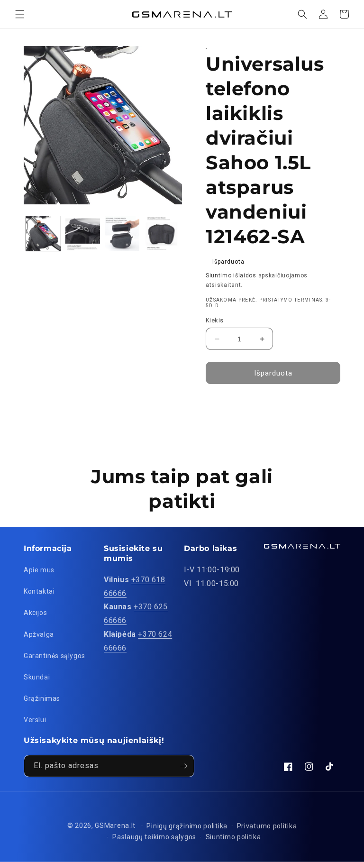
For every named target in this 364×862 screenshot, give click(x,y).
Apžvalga (39, 634)
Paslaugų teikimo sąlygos (154, 837)
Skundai (37, 677)
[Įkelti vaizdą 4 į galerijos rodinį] (161, 233)
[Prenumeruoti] (183, 766)
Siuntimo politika (233, 837)
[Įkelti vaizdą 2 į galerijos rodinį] (82, 233)
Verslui (35, 720)
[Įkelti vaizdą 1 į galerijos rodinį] (43, 233)
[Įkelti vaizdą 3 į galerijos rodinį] (122, 233)
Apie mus (39, 570)
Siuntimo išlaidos (231, 275)
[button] (19, 14)
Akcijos (35, 612)
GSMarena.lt (115, 825)
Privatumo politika (267, 826)
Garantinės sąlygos (54, 656)
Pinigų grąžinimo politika (187, 826)
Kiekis (214, 320)
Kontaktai (39, 591)
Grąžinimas (42, 698)
